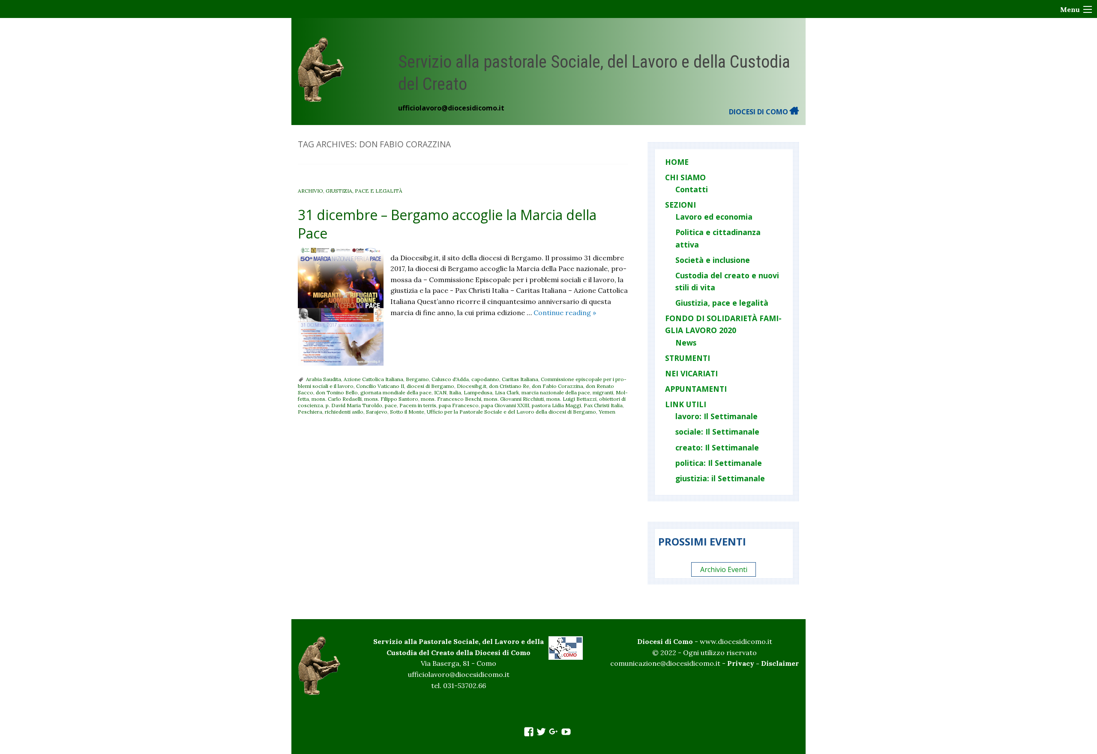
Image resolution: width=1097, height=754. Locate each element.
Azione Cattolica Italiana (373, 379)
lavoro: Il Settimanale (716, 416)
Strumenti (687, 358)
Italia (455, 392)
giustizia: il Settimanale (720, 478)
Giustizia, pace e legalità (364, 191)
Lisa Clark (507, 392)
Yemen (607, 411)
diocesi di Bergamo (430, 386)
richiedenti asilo (344, 411)
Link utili (685, 404)
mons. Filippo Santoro (391, 399)
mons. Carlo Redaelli (337, 399)
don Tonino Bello (337, 392)
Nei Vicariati (691, 373)
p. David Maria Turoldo (354, 405)
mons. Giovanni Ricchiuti (514, 399)
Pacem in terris (417, 405)
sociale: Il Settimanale (717, 431)
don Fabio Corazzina (557, 386)
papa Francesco (459, 405)
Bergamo (417, 379)
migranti (603, 392)
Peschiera (310, 411)
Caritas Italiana (520, 379)
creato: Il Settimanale (717, 447)
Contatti (691, 189)
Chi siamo (685, 177)
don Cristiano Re (509, 386)
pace (391, 405)
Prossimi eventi (702, 541)
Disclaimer (780, 663)
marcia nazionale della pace (556, 392)
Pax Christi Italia (603, 405)
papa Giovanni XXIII (505, 405)
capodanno (485, 379)
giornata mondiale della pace (396, 392)
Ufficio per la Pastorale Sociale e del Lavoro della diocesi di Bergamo (511, 411)
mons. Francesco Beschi (451, 399)
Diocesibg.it (471, 386)
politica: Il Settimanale (718, 463)
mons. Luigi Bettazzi (571, 399)
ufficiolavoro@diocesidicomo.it (451, 108)
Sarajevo (376, 411)
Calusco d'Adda (450, 379)
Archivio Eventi (723, 569)
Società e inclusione (712, 260)
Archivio (310, 191)
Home (677, 162)
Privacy (740, 663)
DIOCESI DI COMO (759, 111)
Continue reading (565, 312)
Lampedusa (478, 392)
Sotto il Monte (407, 411)
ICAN (440, 392)
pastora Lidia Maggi (556, 405)
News (685, 342)
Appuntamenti (696, 389)
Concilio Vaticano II (380, 386)
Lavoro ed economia (713, 217)
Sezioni (680, 205)
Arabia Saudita (323, 379)
